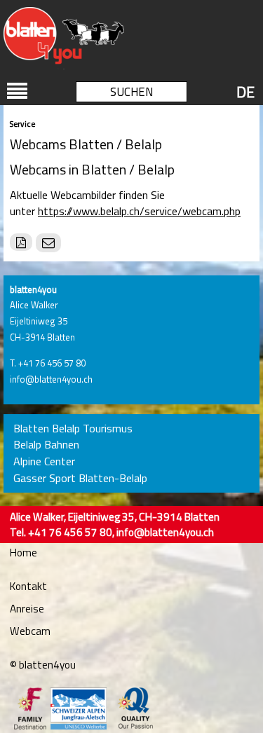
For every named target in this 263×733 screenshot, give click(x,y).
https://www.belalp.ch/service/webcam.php (139, 211)
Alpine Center (44, 461)
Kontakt (28, 586)
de (245, 92)
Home (23, 552)
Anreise (27, 609)
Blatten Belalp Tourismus (73, 428)
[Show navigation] (18, 91)
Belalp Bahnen (46, 445)
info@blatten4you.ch (51, 379)
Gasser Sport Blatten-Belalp (80, 478)
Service (22, 124)
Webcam (30, 631)
